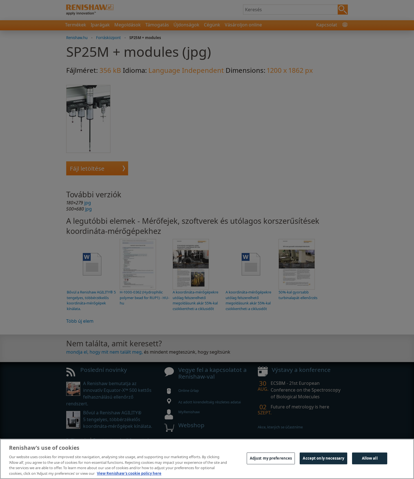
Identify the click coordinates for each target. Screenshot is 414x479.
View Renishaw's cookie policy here (129, 473)
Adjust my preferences (271, 458)
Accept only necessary (323, 458)
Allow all (370, 458)
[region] (207, 459)
